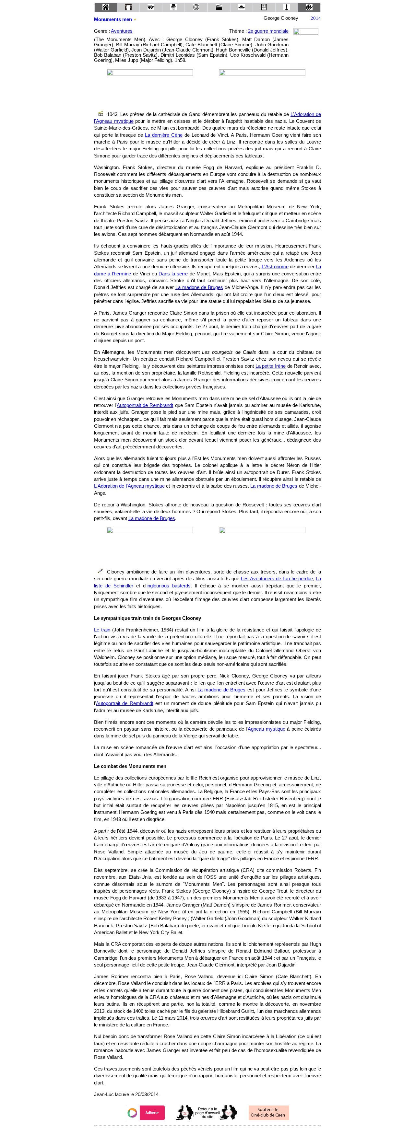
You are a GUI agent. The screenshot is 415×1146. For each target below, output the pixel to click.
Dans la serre (173, 273)
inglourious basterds (169, 585)
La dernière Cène (164, 135)
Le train (102, 629)
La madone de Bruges (199, 287)
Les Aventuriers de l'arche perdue (277, 578)
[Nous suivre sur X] (207, 1134)
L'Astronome (275, 266)
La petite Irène (270, 366)
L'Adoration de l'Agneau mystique (129, 486)
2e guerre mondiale (268, 31)
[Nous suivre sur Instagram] (219, 1134)
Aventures (122, 31)
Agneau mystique (266, 729)
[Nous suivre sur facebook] (195, 1134)
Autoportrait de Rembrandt (145, 405)
